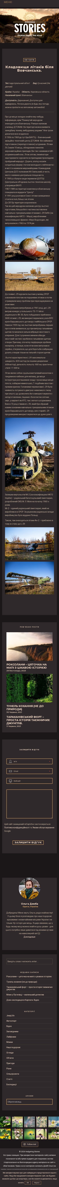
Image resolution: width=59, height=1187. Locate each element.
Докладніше (29, 937)
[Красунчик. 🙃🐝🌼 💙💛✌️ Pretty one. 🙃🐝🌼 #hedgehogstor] (5, 1134)
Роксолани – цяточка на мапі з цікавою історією (29, 976)
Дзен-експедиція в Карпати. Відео (22, 1000)
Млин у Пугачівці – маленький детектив (25, 995)
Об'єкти (29, 60)
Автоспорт (11, 1021)
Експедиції (11, 1084)
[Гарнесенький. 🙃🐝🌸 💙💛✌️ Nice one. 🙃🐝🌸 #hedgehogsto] (41, 1134)
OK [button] (28, 1183)
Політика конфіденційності (17, 827)
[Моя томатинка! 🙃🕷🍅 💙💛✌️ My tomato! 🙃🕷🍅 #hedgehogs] (53, 1122)
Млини (9, 1042)
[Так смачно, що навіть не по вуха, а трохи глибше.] (17, 1134)
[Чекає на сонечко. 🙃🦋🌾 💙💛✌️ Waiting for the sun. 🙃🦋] (29, 1122)
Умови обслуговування (43, 827)
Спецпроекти (12, 1074)
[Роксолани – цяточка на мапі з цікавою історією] (29, 647)
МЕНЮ (8, 2)
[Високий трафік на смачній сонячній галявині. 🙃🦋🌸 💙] (53, 1134)
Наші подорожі (13, 1047)
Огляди (9, 1053)
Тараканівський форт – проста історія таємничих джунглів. (29, 988)
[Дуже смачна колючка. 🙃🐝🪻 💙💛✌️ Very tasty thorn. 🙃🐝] (29, 1134)
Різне (8, 1068)
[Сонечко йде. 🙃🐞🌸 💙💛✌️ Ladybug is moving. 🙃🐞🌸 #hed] (5, 1122)
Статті (9, 1079)
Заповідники (12, 1031)
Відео (9, 1026)
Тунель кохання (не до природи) (21, 982)
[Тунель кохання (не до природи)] (29, 689)
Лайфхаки (11, 1037)
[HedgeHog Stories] (29, 24)
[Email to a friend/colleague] (31, 602)
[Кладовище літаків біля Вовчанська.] (27, 602)
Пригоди (10, 1063)
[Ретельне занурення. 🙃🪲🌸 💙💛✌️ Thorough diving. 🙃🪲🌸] (17, 1122)
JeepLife (10, 1015)
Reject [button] (36, 1183)
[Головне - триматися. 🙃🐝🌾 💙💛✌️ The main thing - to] (41, 1122)
